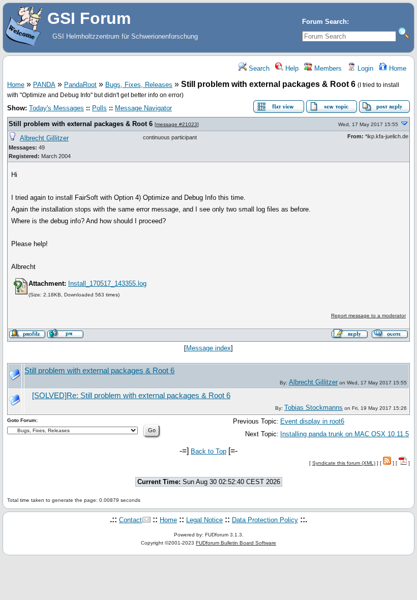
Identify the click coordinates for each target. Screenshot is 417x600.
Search (258, 68)
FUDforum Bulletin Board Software (236, 543)
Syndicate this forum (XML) (343, 463)
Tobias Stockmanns (313, 407)
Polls (99, 108)
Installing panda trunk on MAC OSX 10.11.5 (344, 434)
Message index (208, 348)
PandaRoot (80, 84)
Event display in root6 (312, 421)
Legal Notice (204, 520)
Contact (130, 520)
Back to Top (208, 451)
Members (327, 68)
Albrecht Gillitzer (44, 138)
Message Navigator (143, 108)
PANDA (44, 84)
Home (396, 68)
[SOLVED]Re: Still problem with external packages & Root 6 (131, 396)
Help (291, 68)
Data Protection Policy (265, 520)
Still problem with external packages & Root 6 (81, 124)
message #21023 (176, 124)
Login (364, 68)
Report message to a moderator (368, 315)
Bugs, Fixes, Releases (138, 84)
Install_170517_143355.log (107, 283)
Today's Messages (56, 108)
